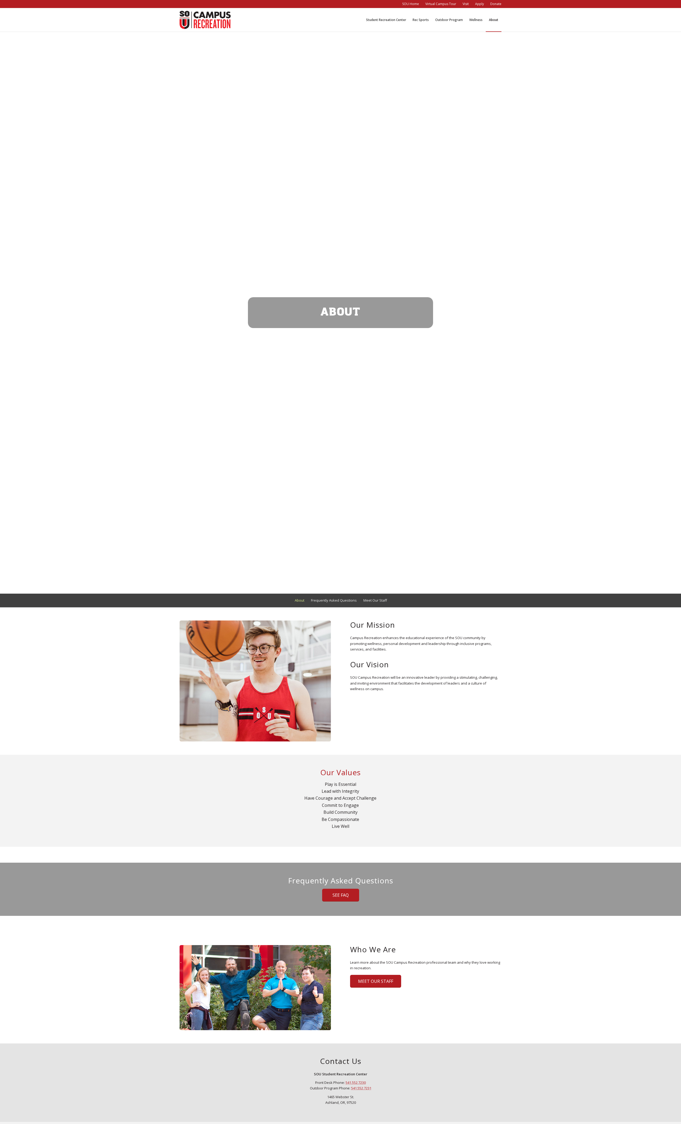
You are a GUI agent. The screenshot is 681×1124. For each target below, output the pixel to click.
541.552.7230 (356, 1082)
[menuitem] (410, 4)
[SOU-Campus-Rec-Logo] (205, 20)
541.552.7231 (361, 1088)
